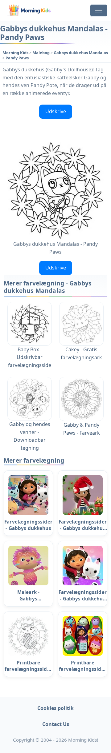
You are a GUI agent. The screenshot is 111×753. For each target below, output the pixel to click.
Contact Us (55, 724)
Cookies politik (55, 708)
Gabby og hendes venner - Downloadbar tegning (29, 436)
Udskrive (55, 111)
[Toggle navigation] (98, 10)
